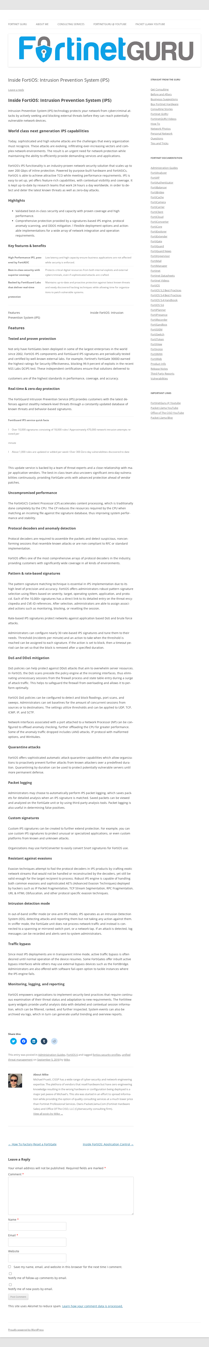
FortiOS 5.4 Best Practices (166, 295)
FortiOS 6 (72, 1055)
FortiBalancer (159, 187)
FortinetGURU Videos (163, 119)
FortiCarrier (158, 207)
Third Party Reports (162, 373)
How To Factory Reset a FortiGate (32, 1144)
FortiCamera (158, 202)
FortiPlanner (158, 310)
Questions (157, 138)
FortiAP (155, 177)
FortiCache (157, 197)
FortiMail (156, 261)
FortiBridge (157, 192)
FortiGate (156, 241)
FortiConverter (160, 222)
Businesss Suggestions (164, 99)
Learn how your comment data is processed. (92, 1306)
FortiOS (155, 285)
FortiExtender (159, 236)
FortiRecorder (159, 319)
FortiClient (157, 212)
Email (13, 1235)
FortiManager (159, 266)
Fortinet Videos (160, 280)
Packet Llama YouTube (150, 24)
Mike (67, 1059)
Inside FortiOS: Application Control (108, 1144)
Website (13, 1251)
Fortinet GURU (17, 24)
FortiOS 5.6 (157, 305)
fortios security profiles (107, 1055)
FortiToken (157, 339)
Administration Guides (51, 1055)
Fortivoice (157, 349)
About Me (42, 24)
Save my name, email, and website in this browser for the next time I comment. (68, 1267)
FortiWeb (156, 359)
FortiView (156, 344)
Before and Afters (161, 94)
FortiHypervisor (160, 256)
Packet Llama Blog (162, 417)
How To (155, 124)
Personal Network (161, 133)
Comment (16, 1174)
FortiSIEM (156, 329)
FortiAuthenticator (162, 182)
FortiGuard (157, 246)
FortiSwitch (157, 334)
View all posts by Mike (48, 1114)
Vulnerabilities (159, 378)
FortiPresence (159, 315)
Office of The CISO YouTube (167, 413)
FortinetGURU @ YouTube (110, 24)
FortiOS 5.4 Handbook (164, 300)
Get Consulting (160, 89)
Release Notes (159, 368)
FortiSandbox (159, 324)
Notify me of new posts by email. (30, 1289)
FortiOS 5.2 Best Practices (166, 290)
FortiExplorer (159, 231)
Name (13, 1219)
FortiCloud (157, 217)
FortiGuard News (161, 251)
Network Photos (161, 128)
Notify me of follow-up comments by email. (37, 1278)
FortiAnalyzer (159, 173)
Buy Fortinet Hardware (164, 104)
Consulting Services (71, 24)
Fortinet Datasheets (163, 275)
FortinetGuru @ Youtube (166, 403)
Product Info (158, 364)
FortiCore (156, 226)
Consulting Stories (162, 109)
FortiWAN (156, 354)
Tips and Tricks (159, 143)
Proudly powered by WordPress (26, 1329)
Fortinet (155, 271)
